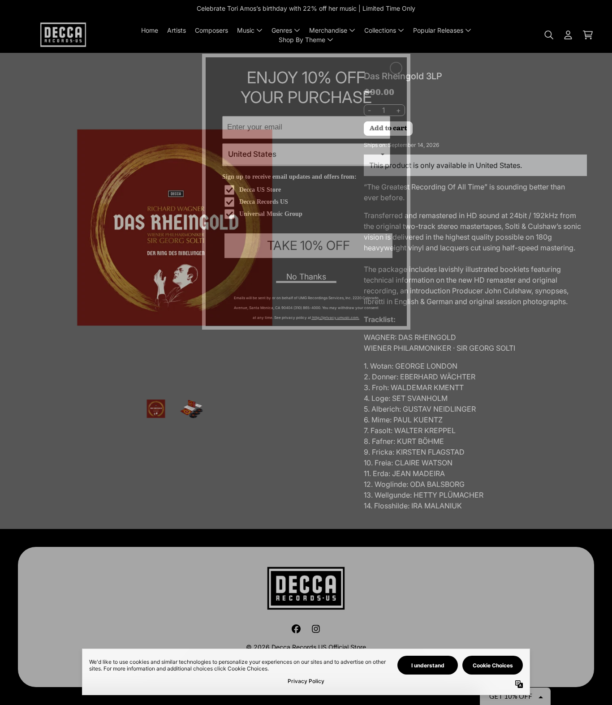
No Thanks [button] (306, 276)
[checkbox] (307, 190)
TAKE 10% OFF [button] (308, 245)
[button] (396, 68)
